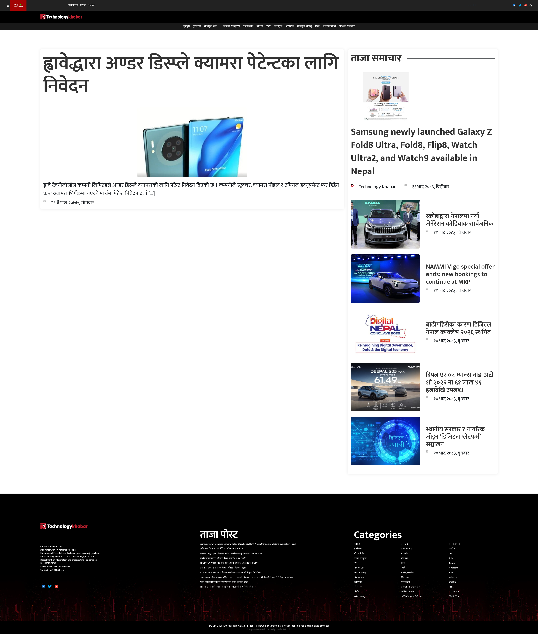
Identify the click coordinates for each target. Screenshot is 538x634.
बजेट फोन (358, 582)
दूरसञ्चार (197, 26)
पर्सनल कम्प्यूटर (360, 596)
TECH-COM (454, 596)
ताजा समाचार (406, 549)
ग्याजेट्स (278, 26)
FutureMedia (274, 626)
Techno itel (454, 592)
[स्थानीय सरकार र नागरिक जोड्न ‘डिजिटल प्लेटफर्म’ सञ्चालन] (385, 441)
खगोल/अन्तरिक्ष (407, 572)
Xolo (451, 558)
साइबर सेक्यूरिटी (231, 26)
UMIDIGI (452, 582)
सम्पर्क (83, 5)
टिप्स (268, 26)
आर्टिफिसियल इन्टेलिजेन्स (411, 596)
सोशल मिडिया (359, 553)
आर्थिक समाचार (347, 26)
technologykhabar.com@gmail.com (83, 553)
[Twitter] (519, 5)
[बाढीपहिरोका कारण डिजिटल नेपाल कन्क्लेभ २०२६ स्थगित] (385, 333)
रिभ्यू (317, 26)
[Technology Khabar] (61, 16)
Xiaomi (452, 563)
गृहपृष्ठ (186, 26)
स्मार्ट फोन (358, 549)
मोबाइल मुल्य (329, 26)
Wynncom (453, 568)
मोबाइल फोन (210, 26)
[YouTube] (525, 5)
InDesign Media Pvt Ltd (279, 629)
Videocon (453, 577)
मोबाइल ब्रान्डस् (304, 26)
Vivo (451, 572)
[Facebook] (514, 5)
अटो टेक (290, 26)
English (91, 5)
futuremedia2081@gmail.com (80, 557)
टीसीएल (404, 558)
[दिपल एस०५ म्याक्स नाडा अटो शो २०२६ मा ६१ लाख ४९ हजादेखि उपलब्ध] (385, 387)
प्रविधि (260, 26)
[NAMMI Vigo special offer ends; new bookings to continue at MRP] (385, 278)
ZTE (450, 553)
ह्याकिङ (357, 544)
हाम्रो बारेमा (73, 5)
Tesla (451, 587)
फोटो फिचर (358, 587)
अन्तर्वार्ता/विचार (455, 544)
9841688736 (58, 570)
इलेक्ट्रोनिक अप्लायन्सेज (410, 587)
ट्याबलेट (404, 553)
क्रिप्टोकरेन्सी (406, 577)
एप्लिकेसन (248, 26)
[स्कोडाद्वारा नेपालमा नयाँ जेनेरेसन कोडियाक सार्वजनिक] (385, 224)
